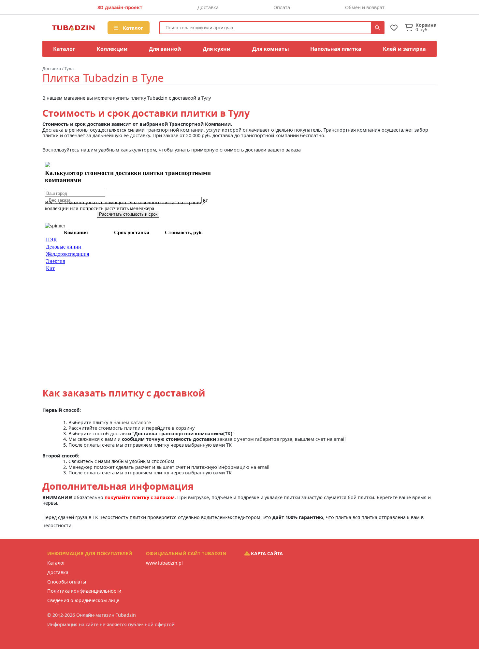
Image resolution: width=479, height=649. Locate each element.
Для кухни (217, 48)
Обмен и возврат (365, 7)
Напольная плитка (335, 48)
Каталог (132, 27)
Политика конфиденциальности (84, 591)
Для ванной (165, 48)
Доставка (208, 7)
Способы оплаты (66, 582)
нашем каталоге (132, 422)
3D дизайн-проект (119, 7)
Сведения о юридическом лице (83, 600)
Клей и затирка (404, 48)
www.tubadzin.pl (164, 563)
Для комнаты (270, 48)
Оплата (281, 7)
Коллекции (112, 48)
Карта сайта (266, 553)
